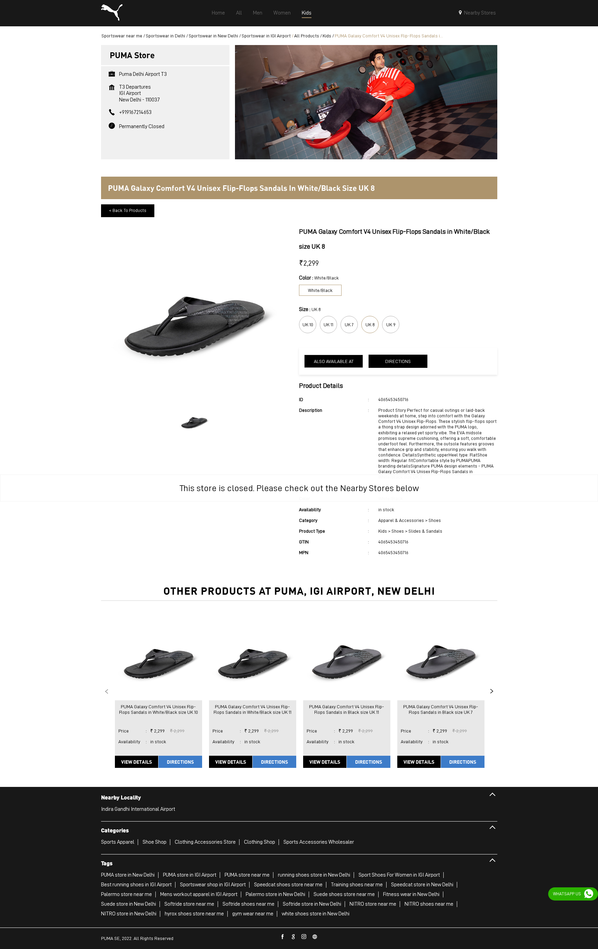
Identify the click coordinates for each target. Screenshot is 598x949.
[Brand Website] (315, 937)
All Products (306, 35)
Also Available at (334, 361)
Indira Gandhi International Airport (138, 809)
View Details (136, 762)
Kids (327, 35)
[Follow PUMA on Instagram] (304, 937)
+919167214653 (135, 112)
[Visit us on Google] (293, 937)
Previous (106, 691)
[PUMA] (112, 13)
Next (491, 691)
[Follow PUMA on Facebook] (283, 937)
